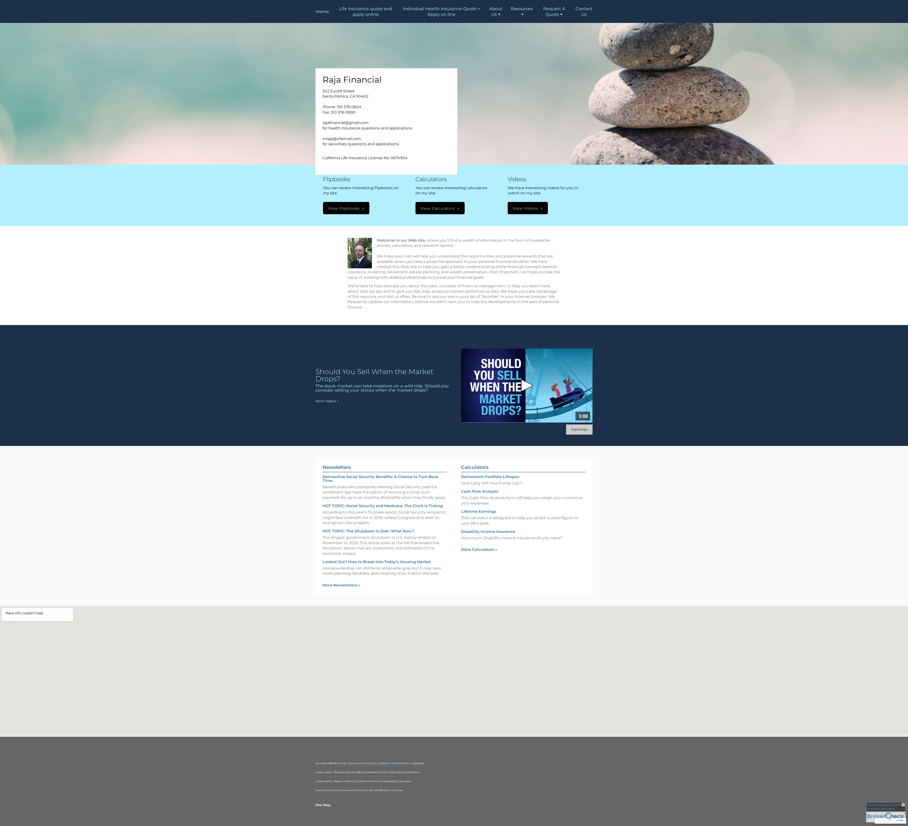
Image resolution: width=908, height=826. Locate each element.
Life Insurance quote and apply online (365, 11)
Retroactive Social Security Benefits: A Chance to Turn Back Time (380, 479)
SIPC (406, 763)
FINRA (393, 763)
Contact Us (584, 11)
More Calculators (479, 549)
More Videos (327, 401)
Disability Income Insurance (488, 531)
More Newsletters (341, 585)
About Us (495, 11)
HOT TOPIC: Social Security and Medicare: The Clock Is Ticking (383, 506)
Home (322, 11)
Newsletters (337, 467)
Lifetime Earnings (478, 511)
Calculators (475, 467)
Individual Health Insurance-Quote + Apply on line (441, 11)
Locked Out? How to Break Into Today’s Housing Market (377, 562)
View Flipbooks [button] (344, 208)
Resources (522, 8)
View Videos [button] (525, 208)
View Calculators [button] (437, 208)
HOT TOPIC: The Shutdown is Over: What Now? (368, 531)
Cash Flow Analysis (479, 491)
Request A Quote (554, 11)
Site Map (323, 805)
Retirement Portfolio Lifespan (490, 477)
